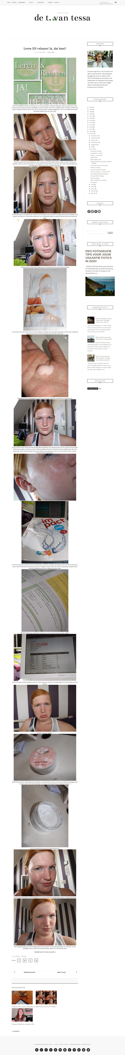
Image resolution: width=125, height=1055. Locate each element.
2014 (90, 131)
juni (92, 149)
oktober (93, 140)
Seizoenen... (94, 182)
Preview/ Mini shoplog (97, 176)
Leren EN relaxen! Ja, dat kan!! (99, 165)
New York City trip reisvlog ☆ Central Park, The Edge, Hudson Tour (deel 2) (104, 320)
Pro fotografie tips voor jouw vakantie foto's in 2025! (98, 256)
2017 (90, 125)
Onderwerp (21, 2)
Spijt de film (94, 157)
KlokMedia (40, 2)
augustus (94, 144)
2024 (90, 112)
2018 (90, 122)
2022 (90, 114)
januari (93, 193)
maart (93, 189)
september (94, 142)
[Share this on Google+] (30, 960)
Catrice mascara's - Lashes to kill (100, 172)
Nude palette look (96, 159)
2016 (90, 127)
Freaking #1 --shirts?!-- (97, 153)
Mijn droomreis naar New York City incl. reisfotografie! (104, 338)
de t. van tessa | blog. (60, 1044)
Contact (56, 2)
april (92, 186)
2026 (90, 107)
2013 (90, 133)
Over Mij (14, 2)
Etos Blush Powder (96, 151)
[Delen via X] (24, 960)
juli (92, 147)
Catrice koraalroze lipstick (98, 170)
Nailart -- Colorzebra (96, 155)
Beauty (18, 956)
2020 (90, 118)
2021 (90, 116)
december (94, 136)
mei (92, 184)
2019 (90, 120)
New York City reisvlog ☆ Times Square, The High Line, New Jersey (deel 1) (103, 358)
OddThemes (86, 1044)
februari (93, 191)
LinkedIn (50, 2)
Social (31, 2)
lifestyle (23, 956)
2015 (90, 129)
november (94, 138)
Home (8, 2)
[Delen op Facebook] (19, 960)
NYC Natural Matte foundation (99, 174)
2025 (90, 109)
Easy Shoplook (95, 178)
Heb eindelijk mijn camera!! (98, 180)
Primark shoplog (95, 167)
